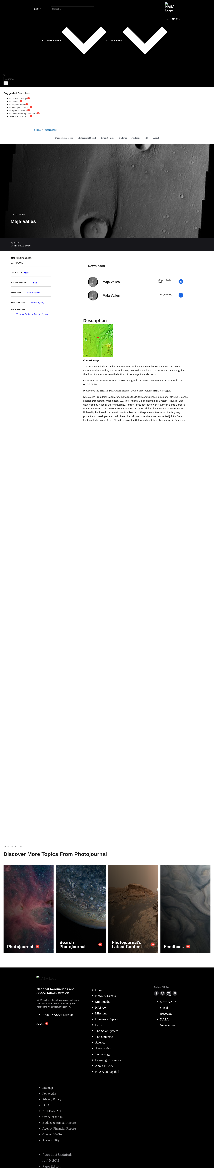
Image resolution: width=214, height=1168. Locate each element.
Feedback (135, 138)
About (156, 138)
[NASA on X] (168, 993)
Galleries (123, 138)
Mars (26, 272)
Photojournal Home (64, 138)
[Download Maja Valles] (181, 283)
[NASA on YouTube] (175, 993)
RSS (147, 138)
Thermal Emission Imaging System (32, 314)
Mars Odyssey (33, 292)
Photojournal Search (87, 138)
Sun (35, 282)
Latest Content (107, 138)
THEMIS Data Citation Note (113, 390)
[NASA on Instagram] (162, 993)
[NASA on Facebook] (156, 993)
